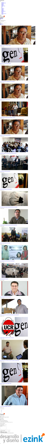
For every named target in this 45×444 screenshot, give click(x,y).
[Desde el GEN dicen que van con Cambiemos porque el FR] (15, 359)
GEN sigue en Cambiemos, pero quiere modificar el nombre (5, 383)
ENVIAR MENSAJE (2, 432)
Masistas (2, 5)
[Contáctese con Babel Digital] (2, 18)
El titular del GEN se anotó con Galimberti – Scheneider (5, 45)
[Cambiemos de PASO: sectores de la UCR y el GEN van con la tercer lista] (15, 336)
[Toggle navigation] (0, 15)
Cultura (2, 12)
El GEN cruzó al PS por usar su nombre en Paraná (5, 99)
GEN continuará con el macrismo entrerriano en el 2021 (5, 63)
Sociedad (2, 9)
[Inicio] (2, 17)
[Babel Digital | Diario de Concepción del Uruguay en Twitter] (0, 18)
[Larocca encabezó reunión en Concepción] (15, 277)
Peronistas (3, 3)
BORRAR (6, 432)
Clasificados (3, 8)
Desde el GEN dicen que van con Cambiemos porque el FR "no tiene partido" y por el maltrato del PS (9, 360)
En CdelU (3, 2)
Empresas (3, 11)
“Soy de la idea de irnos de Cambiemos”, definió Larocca (5, 406)
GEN (2, 6)
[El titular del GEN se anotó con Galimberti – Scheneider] (18, 44)
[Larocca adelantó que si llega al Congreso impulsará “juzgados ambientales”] (15, 259)
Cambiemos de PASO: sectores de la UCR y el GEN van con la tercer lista (7, 337)
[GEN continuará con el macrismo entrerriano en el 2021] (15, 62)
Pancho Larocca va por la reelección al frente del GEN (5, 135)
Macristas (3, 4)
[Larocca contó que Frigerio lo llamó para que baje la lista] (15, 295)
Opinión (2, 10)
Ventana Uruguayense (4, 13)
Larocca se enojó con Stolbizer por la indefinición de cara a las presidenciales (7, 81)
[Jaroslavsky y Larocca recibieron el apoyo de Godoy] (15, 241)
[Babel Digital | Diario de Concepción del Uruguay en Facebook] (1, 18)
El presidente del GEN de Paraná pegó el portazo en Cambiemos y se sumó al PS (7, 117)
